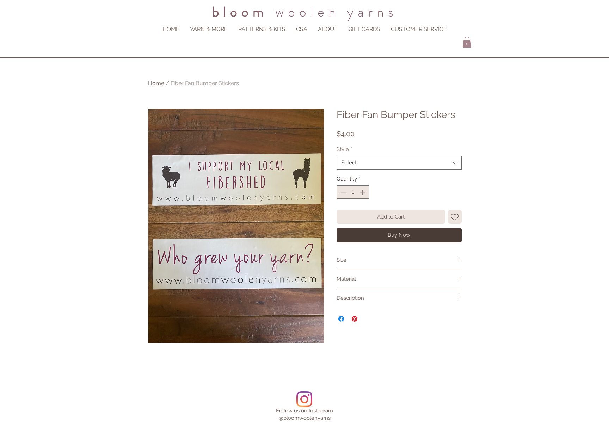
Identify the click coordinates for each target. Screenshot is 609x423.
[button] (328, 29)
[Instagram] (304, 399)
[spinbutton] (352, 192)
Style (344, 149)
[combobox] (399, 163)
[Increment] (363, 192)
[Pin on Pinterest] (354, 319)
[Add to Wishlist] (455, 217)
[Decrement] (342, 192)
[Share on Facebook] (341, 319)
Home (156, 83)
